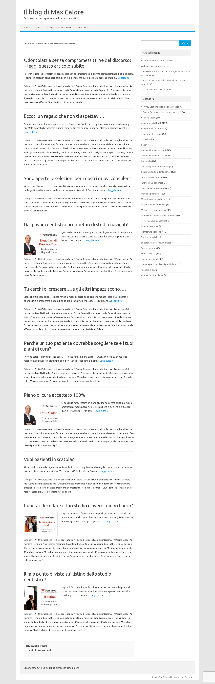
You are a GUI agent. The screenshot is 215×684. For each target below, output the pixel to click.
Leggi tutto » (124, 78)
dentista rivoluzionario (60, 492)
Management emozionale (97, 94)
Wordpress (189, 677)
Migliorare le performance (103, 202)
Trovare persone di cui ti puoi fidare (85, 329)
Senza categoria (149, 248)
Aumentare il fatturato (54, 144)
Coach (77, 313)
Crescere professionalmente (64, 148)
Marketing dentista (120, 94)
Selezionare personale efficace (66, 160)
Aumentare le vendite (76, 144)
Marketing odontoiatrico (36, 98)
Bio (38, 28)
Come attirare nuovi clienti (56, 90)
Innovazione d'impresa (73, 94)
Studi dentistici (55, 102)
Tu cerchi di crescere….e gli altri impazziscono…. (75, 288)
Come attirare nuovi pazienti (84, 90)
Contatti (83, 28)
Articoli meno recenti (38, 650)
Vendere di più (124, 160)
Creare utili (104, 90)
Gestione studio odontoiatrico (46, 94)
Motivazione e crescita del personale (67, 98)
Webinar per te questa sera (154, 66)
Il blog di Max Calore (54, 11)
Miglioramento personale (107, 152)
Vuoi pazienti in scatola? (49, 459)
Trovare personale (73, 102)
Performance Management (88, 156)
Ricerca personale (110, 156)
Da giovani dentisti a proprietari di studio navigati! (76, 224)
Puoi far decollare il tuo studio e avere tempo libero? (78, 505)
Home (27, 28)
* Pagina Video (121, 86)
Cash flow (71, 544)
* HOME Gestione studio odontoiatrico (54, 86)
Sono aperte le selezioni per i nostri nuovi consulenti (78, 178)
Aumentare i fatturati (151, 123)
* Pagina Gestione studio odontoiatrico (93, 86)
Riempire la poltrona (96, 98)
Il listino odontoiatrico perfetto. (156, 89)
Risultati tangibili (116, 98)
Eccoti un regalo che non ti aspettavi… (64, 116)
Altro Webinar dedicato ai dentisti (157, 60)
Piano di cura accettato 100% (54, 395)
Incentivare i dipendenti (113, 317)
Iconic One (157, 677)
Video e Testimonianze (59, 28)
